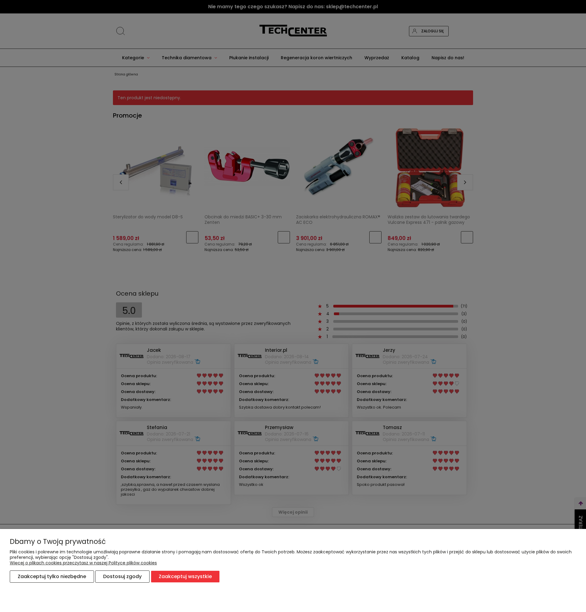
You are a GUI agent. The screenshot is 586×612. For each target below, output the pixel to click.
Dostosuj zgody (122, 576)
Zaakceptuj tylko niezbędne (52, 576)
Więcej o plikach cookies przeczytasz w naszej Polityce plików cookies (83, 563)
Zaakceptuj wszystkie (185, 576)
